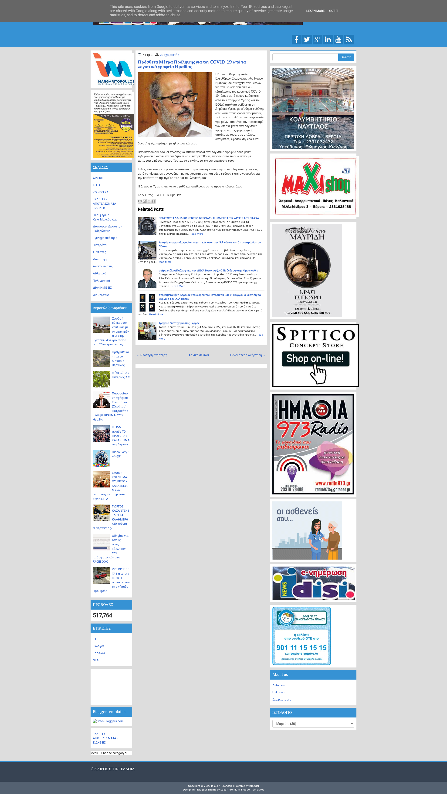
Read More (196, 233)
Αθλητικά (99, 273)
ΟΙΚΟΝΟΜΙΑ (101, 295)
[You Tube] (338, 39)
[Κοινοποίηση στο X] (148, 201)
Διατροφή (100, 259)
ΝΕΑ (96, 660)
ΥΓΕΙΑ (97, 185)
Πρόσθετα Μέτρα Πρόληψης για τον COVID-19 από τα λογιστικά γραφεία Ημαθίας (192, 64)
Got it (333, 11)
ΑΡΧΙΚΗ (98, 178)
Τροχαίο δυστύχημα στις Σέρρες (179, 323)
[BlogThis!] (144, 201)
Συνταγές (99, 252)
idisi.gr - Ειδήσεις (221, 785)
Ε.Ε (95, 639)
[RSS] (349, 39)
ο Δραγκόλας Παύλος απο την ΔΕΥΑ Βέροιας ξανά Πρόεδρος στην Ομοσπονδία (208, 270)
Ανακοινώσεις (103, 266)
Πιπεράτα (100, 245)
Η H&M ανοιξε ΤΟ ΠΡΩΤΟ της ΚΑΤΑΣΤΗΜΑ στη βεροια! (121, 435)
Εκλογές (99, 646)
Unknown (278, 692)
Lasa (223, 789)
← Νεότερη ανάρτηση (152, 355)
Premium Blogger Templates (246, 789)
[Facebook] (296, 39)
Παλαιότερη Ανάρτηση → (248, 355)
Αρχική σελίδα (199, 355)
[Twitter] (307, 39)
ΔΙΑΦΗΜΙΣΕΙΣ (102, 287)
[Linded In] (328, 39)
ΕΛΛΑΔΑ (99, 653)
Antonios (278, 685)
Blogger (254, 785)
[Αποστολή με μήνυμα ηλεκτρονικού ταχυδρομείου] (140, 201)
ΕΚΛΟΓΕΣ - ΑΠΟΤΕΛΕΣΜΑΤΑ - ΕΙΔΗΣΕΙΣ (105, 203)
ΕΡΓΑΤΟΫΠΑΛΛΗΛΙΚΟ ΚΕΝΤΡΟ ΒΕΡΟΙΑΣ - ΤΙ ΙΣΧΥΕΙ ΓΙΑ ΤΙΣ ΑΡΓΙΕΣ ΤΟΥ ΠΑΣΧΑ (209, 218)
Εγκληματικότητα (105, 238)
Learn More (315, 11)
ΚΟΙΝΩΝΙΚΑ (100, 192)
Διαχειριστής (169, 55)
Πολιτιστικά (101, 280)
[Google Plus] (317, 39)
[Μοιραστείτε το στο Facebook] (153, 201)
